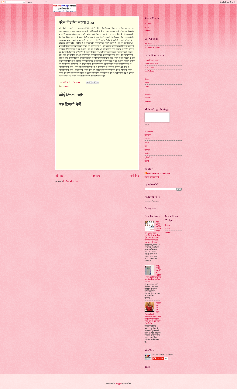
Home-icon (149, 131)
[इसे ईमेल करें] (87, 82)
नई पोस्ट (59, 175)
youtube (148, 30)
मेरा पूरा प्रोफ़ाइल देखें (152, 177)
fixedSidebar (149, 67)
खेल (146, 146)
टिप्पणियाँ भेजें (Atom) (70, 181)
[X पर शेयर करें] (92, 82)
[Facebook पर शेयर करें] (95, 82)
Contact (147, 86)
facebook (148, 23)
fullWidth (148, 43)
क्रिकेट (147, 153)
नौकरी (147, 161)
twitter (147, 27)
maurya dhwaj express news (158, 173)
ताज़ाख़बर (66, 86)
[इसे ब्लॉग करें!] (90, 82)
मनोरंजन (147, 138)
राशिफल (147, 150)
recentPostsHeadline (152, 47)
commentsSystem (151, 63)
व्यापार (147, 142)
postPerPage (149, 71)
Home (147, 79)
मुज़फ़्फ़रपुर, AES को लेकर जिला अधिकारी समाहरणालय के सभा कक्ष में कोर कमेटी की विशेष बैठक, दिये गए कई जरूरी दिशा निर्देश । (153, 313)
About (147, 82)
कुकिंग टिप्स (148, 157)
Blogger (119, 383)
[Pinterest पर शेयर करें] (98, 82)
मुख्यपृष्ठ (96, 175)
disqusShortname (151, 60)
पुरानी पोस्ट (134, 175)
